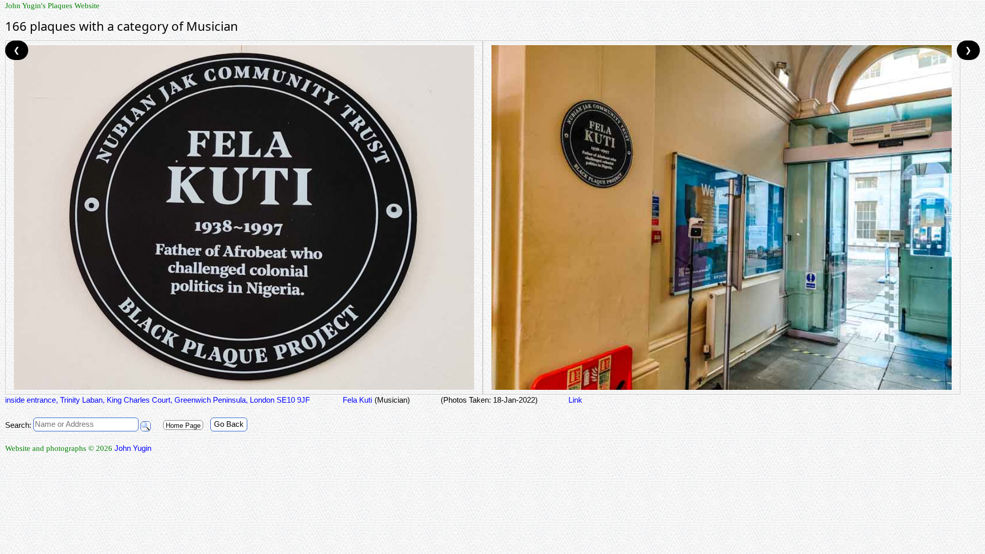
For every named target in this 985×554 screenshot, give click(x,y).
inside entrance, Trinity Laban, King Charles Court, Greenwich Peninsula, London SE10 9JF (157, 399)
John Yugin (132, 448)
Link (575, 399)
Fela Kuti (356, 399)
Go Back (229, 424)
